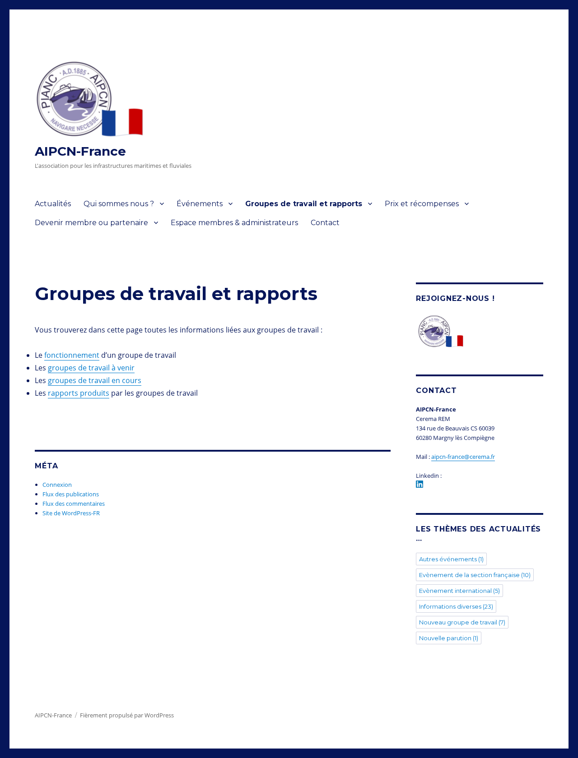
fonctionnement (71, 355)
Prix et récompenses (422, 203)
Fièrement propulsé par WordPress (127, 715)
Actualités (53, 203)
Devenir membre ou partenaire (91, 222)
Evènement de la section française (475, 574)
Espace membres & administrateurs (234, 222)
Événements (200, 203)
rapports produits (78, 393)
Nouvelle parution (448, 638)
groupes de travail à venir (91, 368)
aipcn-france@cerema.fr (463, 457)
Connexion (57, 485)
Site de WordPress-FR (71, 513)
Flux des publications (70, 494)
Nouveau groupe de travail (462, 622)
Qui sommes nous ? (119, 203)
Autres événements (451, 559)
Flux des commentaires (73, 503)
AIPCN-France (80, 151)
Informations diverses (456, 606)
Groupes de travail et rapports (303, 203)
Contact (325, 222)
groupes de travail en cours (94, 380)
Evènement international (459, 590)
